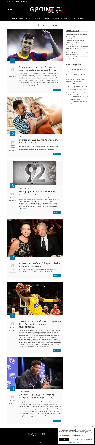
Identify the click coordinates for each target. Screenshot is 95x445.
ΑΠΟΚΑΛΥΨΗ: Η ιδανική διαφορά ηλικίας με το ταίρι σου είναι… (39, 264)
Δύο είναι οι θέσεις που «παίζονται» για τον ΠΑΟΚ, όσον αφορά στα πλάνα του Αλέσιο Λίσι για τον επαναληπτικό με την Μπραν (77, 46)
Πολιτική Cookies (71, 442)
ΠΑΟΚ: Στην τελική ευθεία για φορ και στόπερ (77, 56)
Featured (22, 188)
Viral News (48, 442)
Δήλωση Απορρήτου (79, 442)
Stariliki (47, 18)
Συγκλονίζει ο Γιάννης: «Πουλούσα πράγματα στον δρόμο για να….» (36, 396)
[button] (92, 426)
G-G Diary (28, 18)
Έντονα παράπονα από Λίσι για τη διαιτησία (76, 34)
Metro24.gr (71, 74)
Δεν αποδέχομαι (74, 439)
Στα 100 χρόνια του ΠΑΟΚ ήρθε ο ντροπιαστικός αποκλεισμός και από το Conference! (75, 40)
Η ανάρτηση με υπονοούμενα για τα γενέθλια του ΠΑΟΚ (37, 193)
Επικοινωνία (80, 18)
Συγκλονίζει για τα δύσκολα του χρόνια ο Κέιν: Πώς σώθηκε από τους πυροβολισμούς (40, 324)
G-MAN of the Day (24, 63)
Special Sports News (17, 18)
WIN (74, 18)
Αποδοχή (64, 439)
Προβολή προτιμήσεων (86, 439)
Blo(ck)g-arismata (66, 18)
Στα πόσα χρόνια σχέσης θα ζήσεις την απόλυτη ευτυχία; (38, 141)
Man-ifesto (38, 18)
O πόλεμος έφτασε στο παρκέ (73, 99)
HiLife (21, 136)
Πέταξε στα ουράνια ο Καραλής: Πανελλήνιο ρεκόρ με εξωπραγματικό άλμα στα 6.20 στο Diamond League (76, 71)
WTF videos (56, 18)
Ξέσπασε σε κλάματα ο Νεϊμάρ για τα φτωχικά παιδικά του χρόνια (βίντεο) (37, 68)
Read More (56, 90)
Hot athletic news (24, 318)
